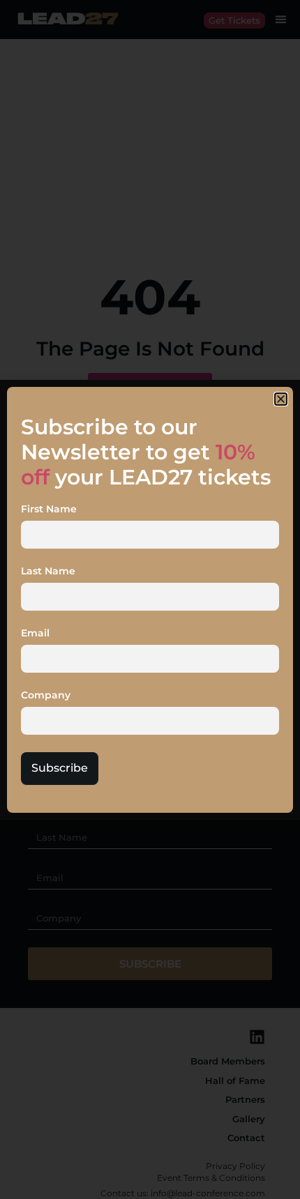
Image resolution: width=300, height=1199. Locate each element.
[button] (281, 399)
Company (45, 695)
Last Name (48, 571)
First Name (49, 509)
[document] (150, 599)
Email (35, 633)
